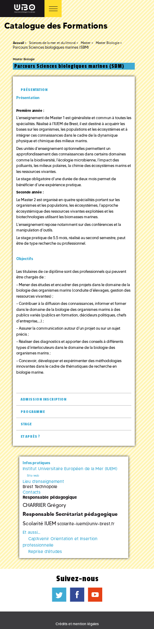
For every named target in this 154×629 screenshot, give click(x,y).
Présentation (34, 90)
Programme (33, 412)
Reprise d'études (45, 551)
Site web (33, 475)
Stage (26, 424)
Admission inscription (43, 399)
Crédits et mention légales (77, 624)
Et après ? (30, 436)
